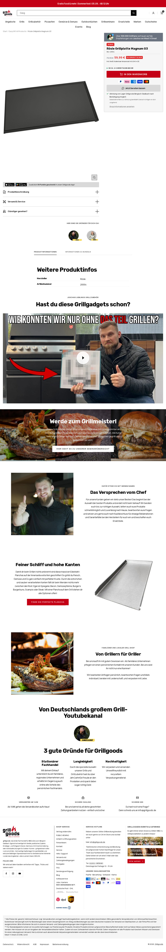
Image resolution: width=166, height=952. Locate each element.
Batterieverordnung (60, 944)
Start (5, 31)
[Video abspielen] (83, 358)
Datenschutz (8, 944)
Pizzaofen (50, 21)
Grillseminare (108, 21)
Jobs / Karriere (62, 882)
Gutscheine (151, 21)
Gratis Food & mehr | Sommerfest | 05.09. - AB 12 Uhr (83, 3)
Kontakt (59, 846)
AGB (34, 944)
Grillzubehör (34, 21)
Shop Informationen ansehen (121, 106)
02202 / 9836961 (96, 863)
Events (78, 26)
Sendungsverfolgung (64, 871)
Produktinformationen (45, 252)
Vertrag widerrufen (63, 831)
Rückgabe (60, 864)
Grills (21, 21)
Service (59, 850)
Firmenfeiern (61, 842)
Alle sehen (135, 861)
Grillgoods (159, 944)
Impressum (44, 944)
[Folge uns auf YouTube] (19, 873)
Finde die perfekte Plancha (47, 602)
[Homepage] (11, 827)
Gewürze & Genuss (68, 21)
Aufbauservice (62, 879)
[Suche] (133, 13)
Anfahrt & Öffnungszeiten (66, 839)
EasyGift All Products (17, 31)
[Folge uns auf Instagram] (13, 873)
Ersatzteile (124, 21)
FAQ (57, 867)
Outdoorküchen (89, 21)
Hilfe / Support (62, 853)
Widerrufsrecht (23, 944)
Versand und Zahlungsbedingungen (65, 858)
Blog (88, 26)
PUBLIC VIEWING (62, 835)
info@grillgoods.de (97, 842)
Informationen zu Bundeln (78, 252)
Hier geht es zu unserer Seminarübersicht (83, 449)
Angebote (10, 21)
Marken (137, 21)
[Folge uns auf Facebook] (6, 873)
